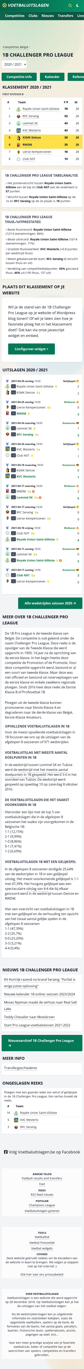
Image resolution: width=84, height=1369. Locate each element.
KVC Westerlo (32, 130)
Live (80, 15)
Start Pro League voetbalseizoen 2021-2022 (37, 1025)
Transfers (65, 15)
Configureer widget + (31, 349)
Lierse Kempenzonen (37, 152)
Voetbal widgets (42, 1248)
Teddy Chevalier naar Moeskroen (29, 1017)
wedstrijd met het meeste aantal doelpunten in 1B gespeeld (36, 772)
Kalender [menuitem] (52, 77)
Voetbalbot (42, 1237)
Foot (42, 1184)
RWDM (27, 144)
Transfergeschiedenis (20, 1068)
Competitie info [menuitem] (19, 77)
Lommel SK (30, 123)
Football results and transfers (42, 1178)
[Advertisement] (42, 34)
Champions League (42, 1205)
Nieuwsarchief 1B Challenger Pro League (41, 1040)
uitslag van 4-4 (37, 888)
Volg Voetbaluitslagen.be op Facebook (44, 1152)
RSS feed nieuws (42, 1194)
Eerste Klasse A (44, 707)
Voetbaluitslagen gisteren (42, 1211)
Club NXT (29, 159)
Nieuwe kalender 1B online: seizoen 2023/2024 (39, 994)
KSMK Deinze (32, 137)
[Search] (70, 5)
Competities (14, 15)
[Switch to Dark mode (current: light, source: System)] (77, 5)
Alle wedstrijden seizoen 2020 (49, 603)
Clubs (33, 15)
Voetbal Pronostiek (42, 1243)
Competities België (15, 47)
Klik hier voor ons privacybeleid (42, 1274)
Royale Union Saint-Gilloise (41, 109)
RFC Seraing (31, 116)
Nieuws (48, 15)
